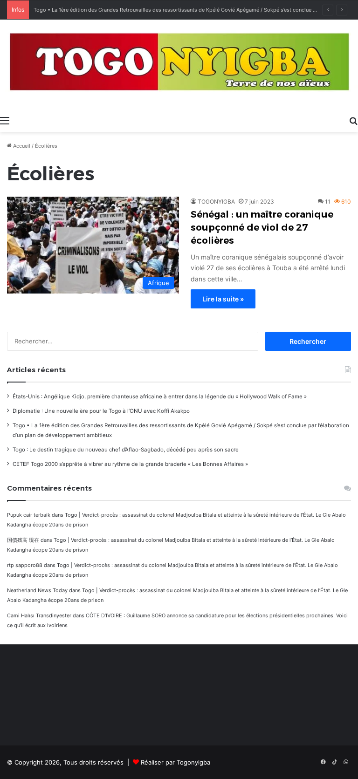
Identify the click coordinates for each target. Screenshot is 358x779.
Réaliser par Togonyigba (175, 762)
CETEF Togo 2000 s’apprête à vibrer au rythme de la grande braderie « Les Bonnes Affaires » (130, 464)
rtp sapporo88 (24, 565)
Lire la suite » (223, 299)
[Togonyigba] (179, 65)
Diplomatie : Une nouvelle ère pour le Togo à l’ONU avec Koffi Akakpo (101, 411)
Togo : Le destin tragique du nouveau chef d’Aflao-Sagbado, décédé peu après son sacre (126, 449)
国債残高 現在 (23, 540)
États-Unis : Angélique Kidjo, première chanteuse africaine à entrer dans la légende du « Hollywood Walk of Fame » (160, 396)
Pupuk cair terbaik (28, 515)
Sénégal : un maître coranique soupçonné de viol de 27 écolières (262, 227)
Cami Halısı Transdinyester (39, 615)
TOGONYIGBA (216, 201)
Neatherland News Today (37, 590)
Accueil (21, 146)
